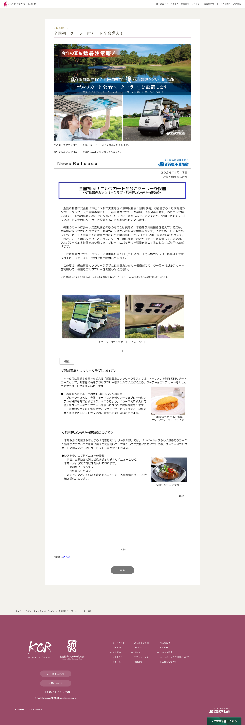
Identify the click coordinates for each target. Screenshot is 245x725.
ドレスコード (140, 652)
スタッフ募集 (166, 652)
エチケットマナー (142, 657)
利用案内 (175, 4)
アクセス (237, 4)
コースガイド (162, 4)
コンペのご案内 (223, 4)
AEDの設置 (165, 642)
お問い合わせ (55, 683)
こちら (66, 557)
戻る (122, 570)
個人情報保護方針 (168, 661)
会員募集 (138, 661)
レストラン (196, 4)
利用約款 (164, 647)
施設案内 (185, 4)
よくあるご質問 (55, 673)
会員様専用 (209, 4)
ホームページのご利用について (174, 657)
